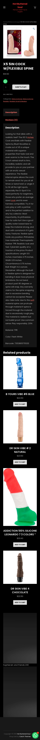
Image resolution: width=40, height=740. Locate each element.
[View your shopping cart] (35, 7)
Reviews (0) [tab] (11, 120)
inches (30, 137)
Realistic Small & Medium (18, 101)
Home (5, 22)
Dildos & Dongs (14, 22)
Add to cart (20, 87)
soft (32, 300)
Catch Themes (25, 736)
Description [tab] (11, 112)
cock (13, 200)
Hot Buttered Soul (23, 734)
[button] (34, 28)
